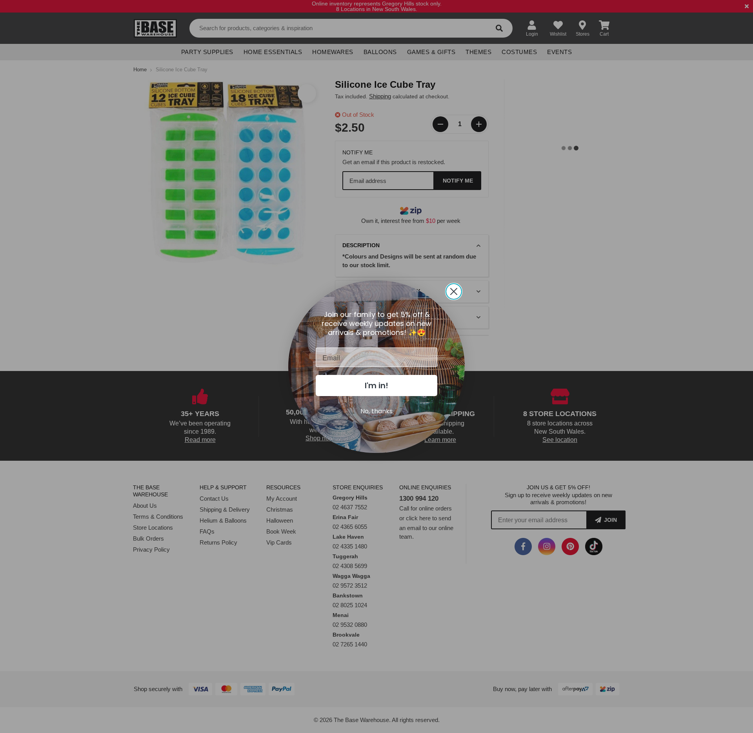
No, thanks (376, 411)
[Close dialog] (454, 291)
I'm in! (376, 385)
